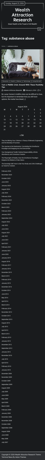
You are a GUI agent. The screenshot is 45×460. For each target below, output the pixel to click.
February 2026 (6, 171)
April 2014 (5, 301)
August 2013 (6, 323)
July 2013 (5, 326)
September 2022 (7, 218)
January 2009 (6, 413)
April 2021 (5, 243)
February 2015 (6, 279)
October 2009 (6, 381)
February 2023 (6, 211)
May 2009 (5, 399)
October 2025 (6, 178)
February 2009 (6, 410)
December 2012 (7, 344)
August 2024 (6, 189)
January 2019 (6, 258)
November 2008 (7, 420)
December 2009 (7, 373)
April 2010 (5, 363)
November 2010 (7, 355)
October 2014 (6, 290)
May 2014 (5, 297)
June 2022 (5, 229)
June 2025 (5, 182)
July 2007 (5, 442)
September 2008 (7, 428)
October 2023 (6, 203)
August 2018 (6, 261)
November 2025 (7, 175)
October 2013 (6, 316)
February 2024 (6, 196)
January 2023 (6, 214)
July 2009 (5, 391)
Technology (26, 81)
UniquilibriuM (37, 81)
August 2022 (6, 222)
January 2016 (6, 269)
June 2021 (5, 240)
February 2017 (6, 265)
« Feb (22, 135)
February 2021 (6, 247)
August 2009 (6, 388)
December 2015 (7, 272)
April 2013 (5, 330)
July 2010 (5, 359)
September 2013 (7, 319)
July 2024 (5, 193)
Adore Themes (20, 457)
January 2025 (6, 185)
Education (5, 81)
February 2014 (6, 308)
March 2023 (5, 207)
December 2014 (7, 287)
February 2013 (6, 337)
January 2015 (6, 283)
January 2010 (6, 370)
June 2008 (5, 435)
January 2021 (6, 250)
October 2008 (6, 424)
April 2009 (5, 402)
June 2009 (5, 395)
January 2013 (6, 341)
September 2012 (7, 348)
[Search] (39, 29)
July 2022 (5, 225)
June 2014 (5, 294)
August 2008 (6, 431)
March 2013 (5, 334)
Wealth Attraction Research (22, 14)
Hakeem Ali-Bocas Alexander (13, 90)
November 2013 (7, 312)
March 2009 (5, 406)
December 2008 (7, 417)
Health (13, 81)
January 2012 (6, 352)
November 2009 (7, 377)
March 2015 (5, 276)
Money (19, 81)
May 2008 (5, 438)
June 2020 (5, 254)
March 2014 (5, 305)
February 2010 (6, 366)
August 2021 (6, 232)
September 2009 (7, 384)
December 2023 (7, 200)
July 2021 (5, 236)
